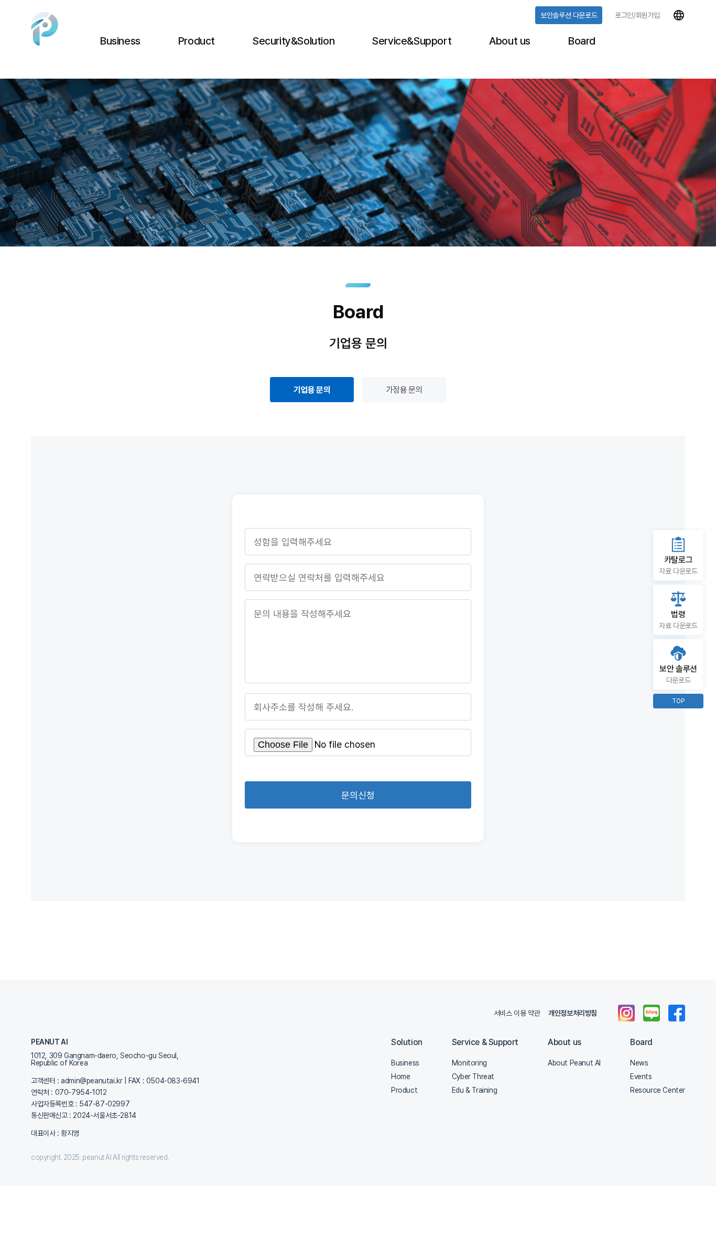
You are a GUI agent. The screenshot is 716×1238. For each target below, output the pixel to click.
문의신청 (358, 795)
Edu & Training (474, 1090)
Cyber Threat (473, 1076)
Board (581, 41)
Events (641, 1076)
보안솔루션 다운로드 (568, 15)
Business (120, 41)
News (639, 1063)
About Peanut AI (574, 1063)
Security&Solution (293, 41)
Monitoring (469, 1063)
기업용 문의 (312, 390)
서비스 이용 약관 (517, 1013)
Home (400, 1076)
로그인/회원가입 (637, 15)
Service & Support (485, 1042)
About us (509, 41)
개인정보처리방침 (572, 1013)
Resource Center (657, 1090)
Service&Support (411, 41)
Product (196, 41)
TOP (678, 701)
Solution (406, 1042)
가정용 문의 (404, 390)
